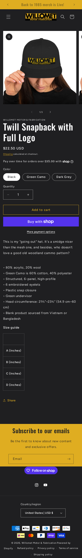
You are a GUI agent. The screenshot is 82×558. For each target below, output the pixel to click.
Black (12, 177)
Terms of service (68, 548)
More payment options (41, 231)
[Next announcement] (74, 4)
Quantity (9, 186)
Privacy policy (46, 548)
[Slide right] (50, 112)
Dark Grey (64, 177)
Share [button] (11, 400)
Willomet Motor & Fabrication (39, 543)
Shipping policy (43, 554)
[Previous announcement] (7, 4)
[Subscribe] (68, 459)
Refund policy (25, 548)
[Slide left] (31, 112)
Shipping (8, 154)
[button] (8, 16)
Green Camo (36, 177)
